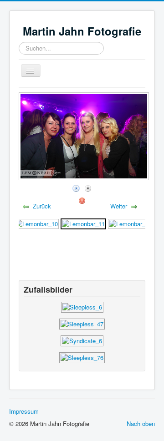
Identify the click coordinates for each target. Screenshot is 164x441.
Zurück (42, 206)
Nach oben (141, 423)
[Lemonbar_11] (83, 222)
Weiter (118, 206)
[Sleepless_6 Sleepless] (82, 306)
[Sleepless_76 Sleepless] (82, 356)
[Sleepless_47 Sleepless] (82, 323)
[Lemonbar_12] (130, 222)
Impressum (24, 411)
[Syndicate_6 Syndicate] (82, 339)
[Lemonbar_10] (36, 222)
